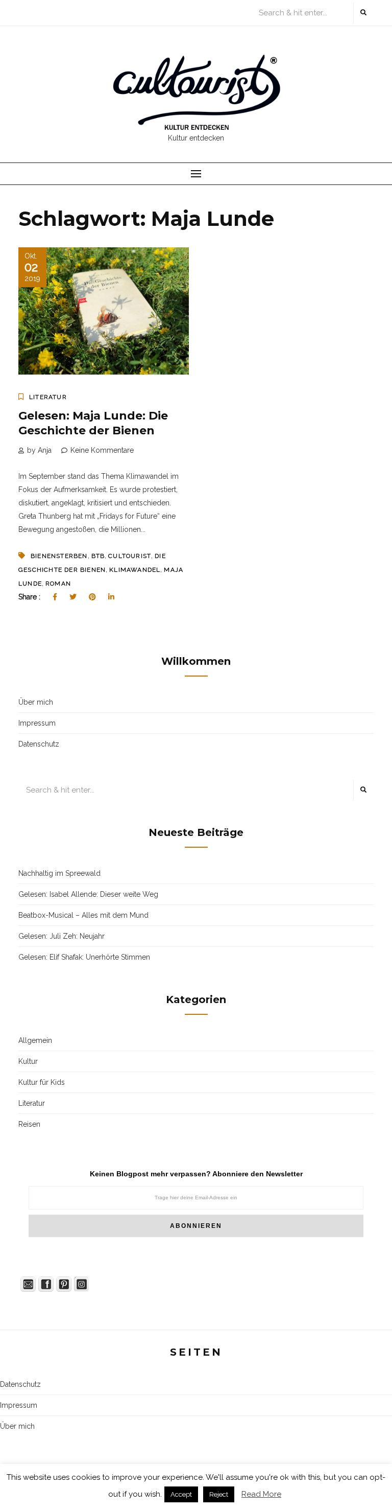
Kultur (28, 1061)
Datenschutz (38, 744)
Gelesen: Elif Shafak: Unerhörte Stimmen (84, 957)
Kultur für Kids (41, 1082)
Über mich (35, 702)
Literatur (48, 397)
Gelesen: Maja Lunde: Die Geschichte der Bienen (93, 423)
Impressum (37, 723)
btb (98, 556)
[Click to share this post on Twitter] (73, 596)
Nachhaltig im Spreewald (59, 873)
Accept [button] (181, 1494)
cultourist (129, 556)
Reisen (29, 1124)
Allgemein (35, 1040)
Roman (58, 583)
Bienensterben (59, 556)
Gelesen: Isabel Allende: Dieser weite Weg (88, 894)
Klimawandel (134, 569)
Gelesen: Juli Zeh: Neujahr (61, 936)
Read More (261, 1494)
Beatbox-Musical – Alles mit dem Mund (83, 915)
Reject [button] (218, 1494)
